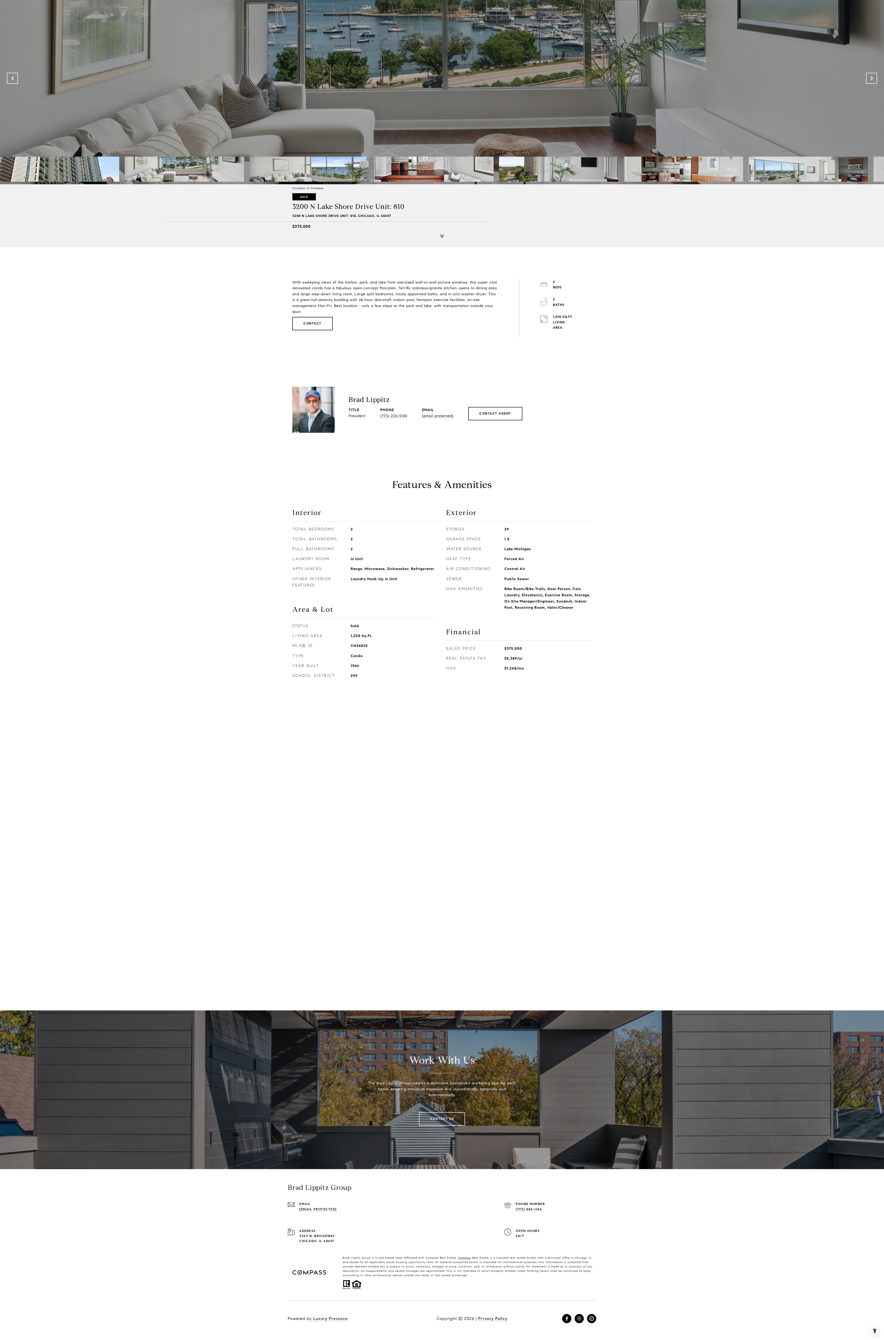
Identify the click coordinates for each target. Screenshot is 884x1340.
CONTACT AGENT (495, 413)
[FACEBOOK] (566, 1318)
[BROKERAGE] (591, 1318)
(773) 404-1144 (529, 1209)
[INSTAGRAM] (579, 1318)
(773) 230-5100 (393, 416)
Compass (464, 1257)
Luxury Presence (330, 1318)
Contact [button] (312, 323)
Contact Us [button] (442, 1119)
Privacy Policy (492, 1318)
